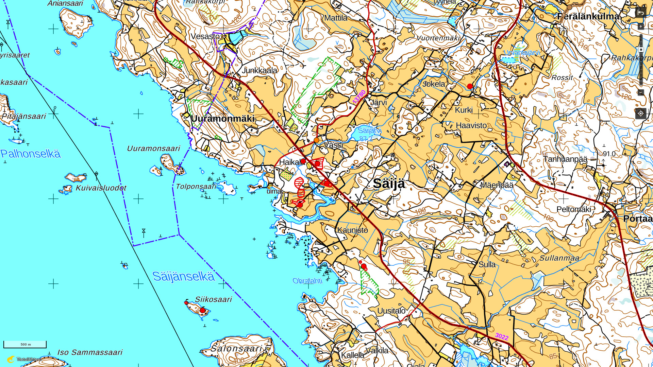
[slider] (641, 49)
